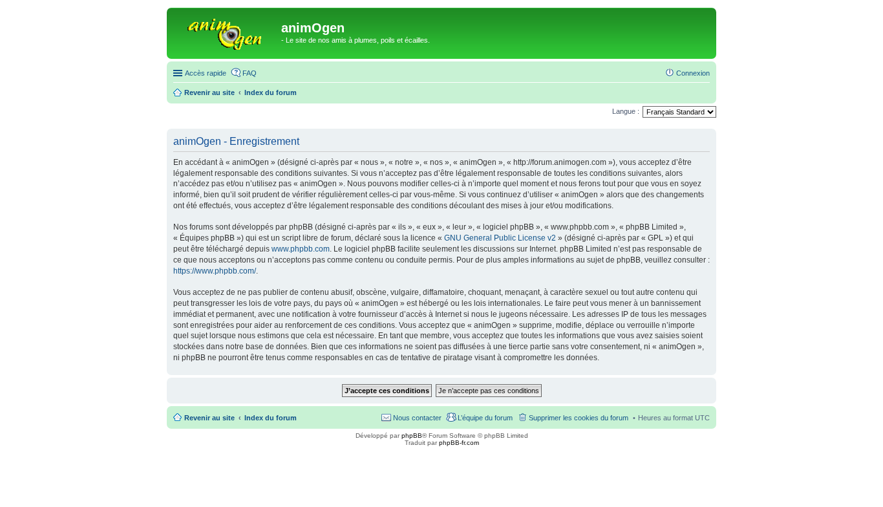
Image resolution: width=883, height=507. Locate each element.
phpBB (411, 435)
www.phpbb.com (300, 248)
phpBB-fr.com (459, 442)
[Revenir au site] (225, 31)
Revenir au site (209, 418)
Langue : (625, 111)
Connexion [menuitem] (693, 73)
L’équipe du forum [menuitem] (485, 418)
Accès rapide (205, 73)
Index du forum (270, 418)
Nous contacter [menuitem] (417, 418)
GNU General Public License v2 (500, 238)
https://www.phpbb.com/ (214, 270)
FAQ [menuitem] (249, 73)
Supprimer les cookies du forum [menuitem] (578, 418)
